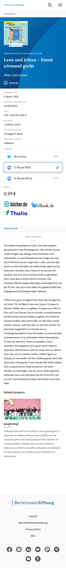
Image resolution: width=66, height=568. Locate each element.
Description (11, 228)
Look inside (17, 45)
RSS (33, 535)
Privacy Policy (33, 529)
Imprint (33, 516)
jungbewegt (11, 423)
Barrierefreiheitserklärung (33, 522)
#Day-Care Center (16, 75)
